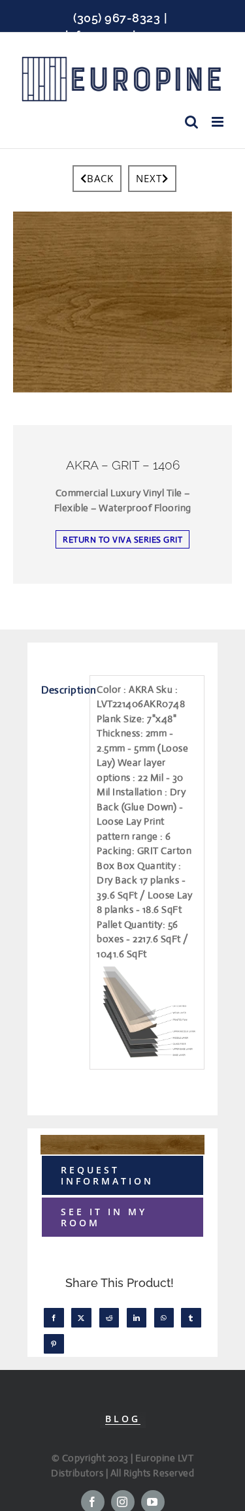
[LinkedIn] (136, 1318)
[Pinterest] (54, 1344)
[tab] (62, 690)
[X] (81, 1318)
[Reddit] (109, 1318)
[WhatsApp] (164, 1318)
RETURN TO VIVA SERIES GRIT (122, 539)
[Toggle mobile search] (192, 122)
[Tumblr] (191, 1318)
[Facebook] (54, 1318)
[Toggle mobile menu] (219, 122)
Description (62, 690)
